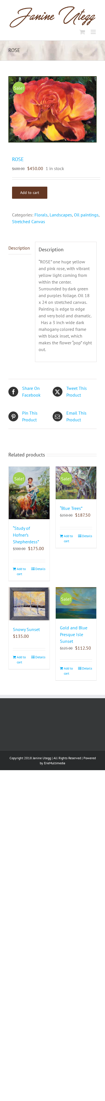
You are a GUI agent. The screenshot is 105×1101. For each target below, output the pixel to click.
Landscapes (61, 215)
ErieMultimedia (54, 763)
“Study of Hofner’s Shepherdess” (26, 534)
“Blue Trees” (71, 508)
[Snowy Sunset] (29, 603)
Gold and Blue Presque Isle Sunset (73, 634)
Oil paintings (86, 215)
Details (40, 569)
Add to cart (29, 192)
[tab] (19, 248)
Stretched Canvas (28, 221)
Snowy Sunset (26, 629)
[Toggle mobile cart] (82, 32)
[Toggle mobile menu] (94, 32)
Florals (41, 215)
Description (19, 248)
